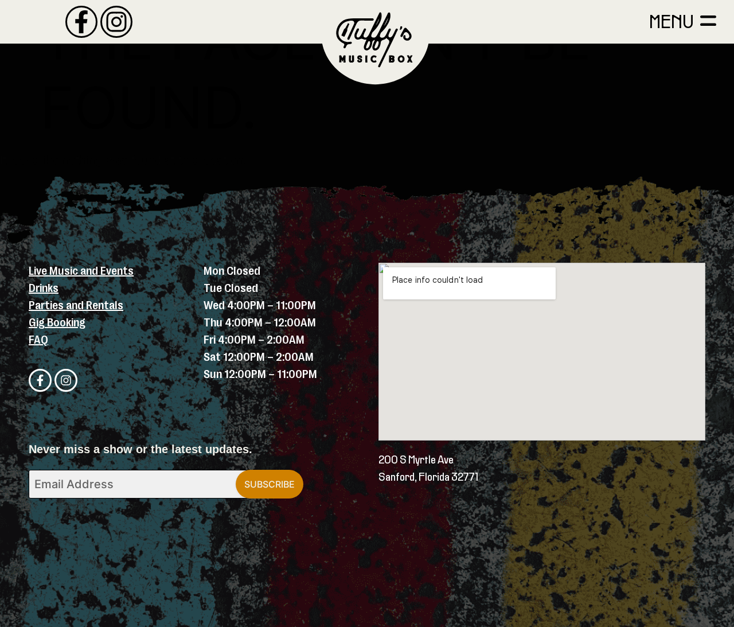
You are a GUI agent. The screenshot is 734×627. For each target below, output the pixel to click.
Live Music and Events (81, 271)
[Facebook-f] (81, 22)
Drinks (43, 288)
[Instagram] (116, 22)
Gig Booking (57, 322)
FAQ (38, 339)
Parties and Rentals (76, 305)
